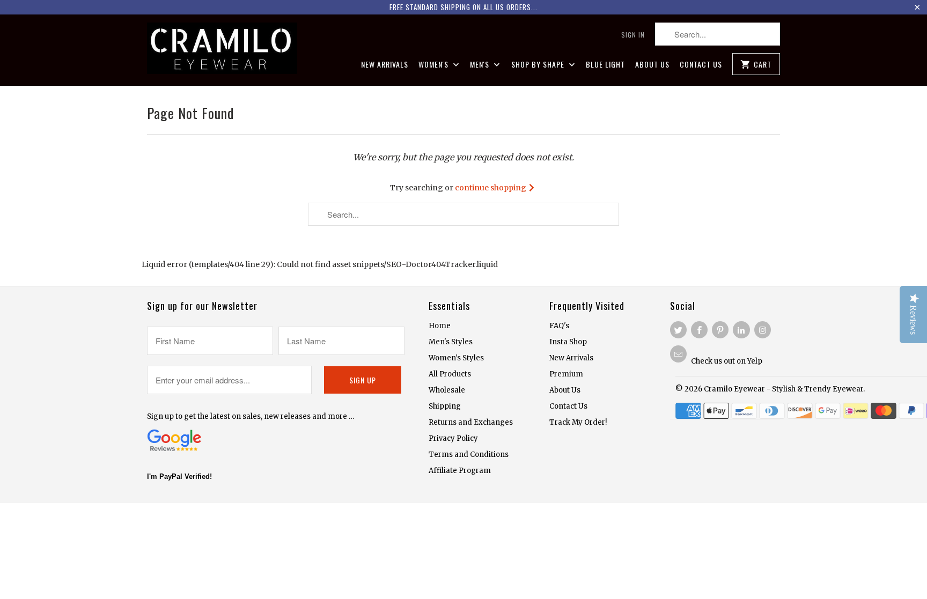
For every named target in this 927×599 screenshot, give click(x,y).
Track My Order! (578, 422)
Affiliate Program (460, 470)
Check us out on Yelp (726, 361)
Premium (566, 374)
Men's (480, 65)
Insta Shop (568, 341)
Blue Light (605, 65)
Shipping (445, 406)
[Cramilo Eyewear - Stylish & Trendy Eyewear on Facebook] (699, 329)
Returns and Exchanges (471, 422)
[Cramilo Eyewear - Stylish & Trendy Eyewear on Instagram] (762, 329)
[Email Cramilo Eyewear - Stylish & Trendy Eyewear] (678, 354)
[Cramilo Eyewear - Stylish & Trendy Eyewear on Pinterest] (720, 329)
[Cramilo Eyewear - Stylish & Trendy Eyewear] (222, 50)
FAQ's (559, 325)
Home (440, 325)
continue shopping (491, 188)
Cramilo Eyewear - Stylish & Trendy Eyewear (783, 389)
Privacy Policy (453, 438)
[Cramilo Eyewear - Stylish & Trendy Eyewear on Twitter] (678, 329)
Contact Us (701, 65)
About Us (652, 65)
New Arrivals (384, 65)
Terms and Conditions (469, 454)
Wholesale (447, 390)
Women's (434, 65)
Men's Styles (451, 341)
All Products (450, 374)
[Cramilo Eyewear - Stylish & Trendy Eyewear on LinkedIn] (741, 329)
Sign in (633, 34)
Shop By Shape (538, 65)
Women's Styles (456, 358)
